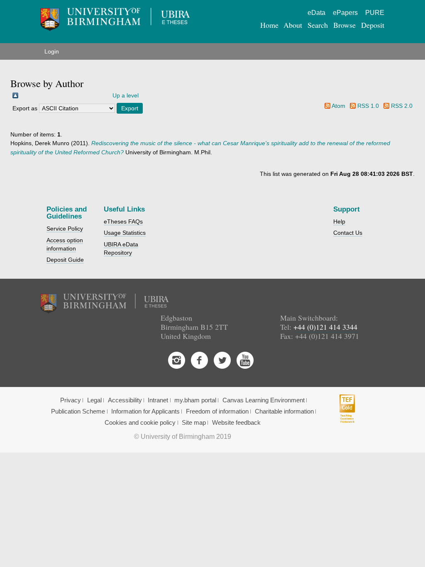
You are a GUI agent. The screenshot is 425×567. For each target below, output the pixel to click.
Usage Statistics (125, 232)
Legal (94, 400)
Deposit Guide (65, 259)
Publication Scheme (78, 411)
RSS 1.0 (368, 105)
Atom (338, 105)
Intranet (158, 400)
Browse (344, 25)
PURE (374, 12)
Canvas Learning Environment (263, 400)
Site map (194, 422)
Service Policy (64, 228)
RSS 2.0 (402, 105)
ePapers (345, 12)
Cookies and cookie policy (140, 422)
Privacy (70, 400)
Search (318, 25)
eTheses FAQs (123, 221)
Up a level (125, 95)
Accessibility (125, 400)
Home (269, 25)
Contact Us (347, 232)
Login (51, 51)
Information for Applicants (145, 411)
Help (339, 221)
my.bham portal (195, 400)
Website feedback (236, 422)
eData (316, 12)
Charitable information (284, 411)
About (292, 25)
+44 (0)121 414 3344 (325, 327)
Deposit (372, 25)
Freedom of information (217, 411)
